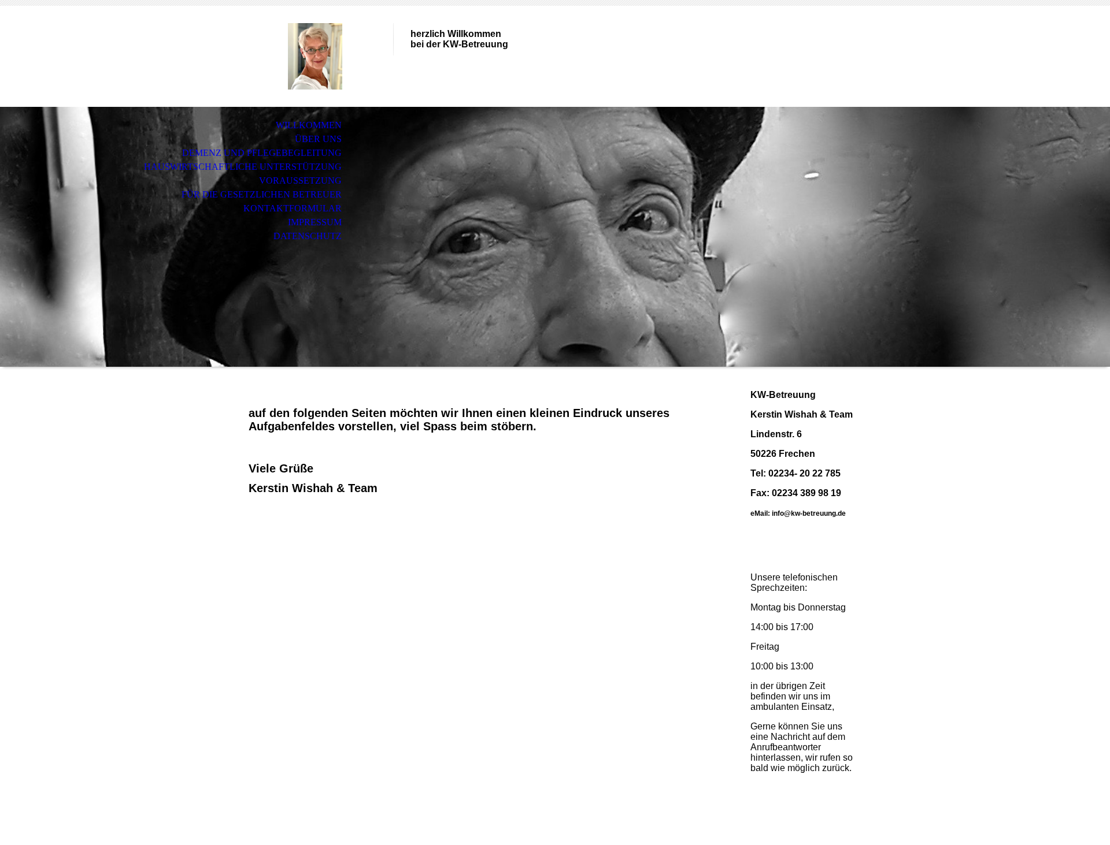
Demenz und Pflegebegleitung (262, 153)
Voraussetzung (300, 180)
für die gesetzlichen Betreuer (262, 194)
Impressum (315, 222)
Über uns (318, 139)
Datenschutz (307, 236)
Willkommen (309, 125)
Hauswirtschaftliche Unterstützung (243, 167)
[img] (315, 56)
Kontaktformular (292, 208)
